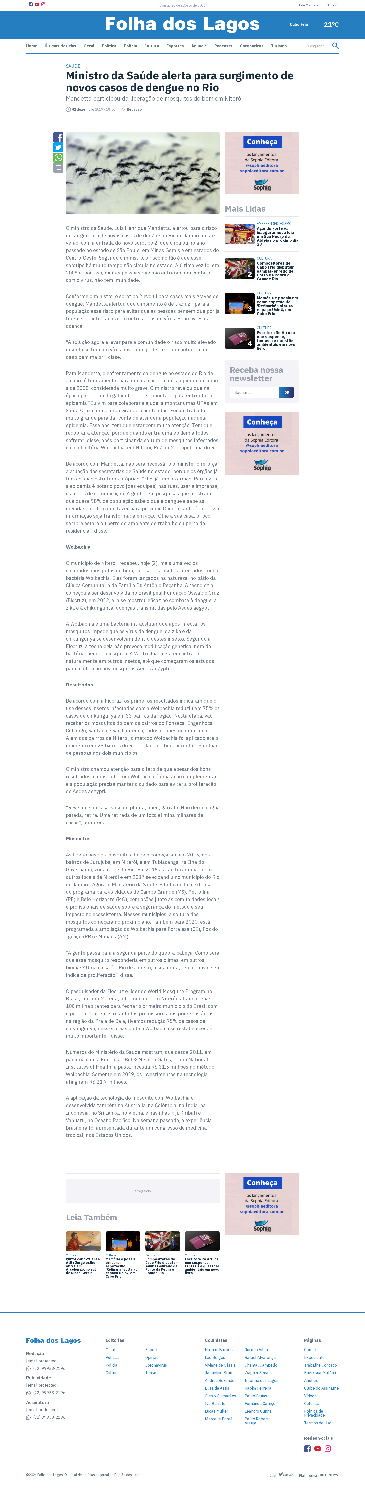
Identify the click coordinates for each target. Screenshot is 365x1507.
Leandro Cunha (258, 1411)
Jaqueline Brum (219, 1372)
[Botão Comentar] (58, 168)
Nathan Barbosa (220, 1349)
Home (31, 46)
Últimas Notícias (60, 46)
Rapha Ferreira (258, 1388)
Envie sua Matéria (320, 1372)
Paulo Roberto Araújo (258, 1420)
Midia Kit (333, 5)
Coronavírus (252, 46)
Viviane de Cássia (220, 1365)
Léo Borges (215, 1357)
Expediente (314, 1357)
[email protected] (42, 1360)
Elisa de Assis (217, 1388)
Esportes (175, 46)
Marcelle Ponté (219, 1418)
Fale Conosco (309, 5)
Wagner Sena (256, 1372)
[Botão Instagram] (43, 4)
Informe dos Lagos (261, 1380)
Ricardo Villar (256, 1349)
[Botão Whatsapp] (58, 158)
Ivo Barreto (215, 1403)
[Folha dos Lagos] (182, 25)
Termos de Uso (317, 1422)
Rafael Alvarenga (260, 1357)
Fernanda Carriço (260, 1403)
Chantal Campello (261, 1365)
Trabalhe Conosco (320, 1365)
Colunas (311, 1403)
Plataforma (308, 1475)
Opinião (152, 1357)
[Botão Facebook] (31, 4)
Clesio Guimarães (220, 1395)
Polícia (130, 46)
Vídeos (310, 1395)
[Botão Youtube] (37, 4)
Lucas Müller (216, 1411)
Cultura (151, 46)
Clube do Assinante (321, 1388)
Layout (271, 1475)
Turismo (279, 46)
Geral (89, 46)
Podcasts (223, 46)
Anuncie (199, 46)
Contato (311, 1349)
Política (109, 46)
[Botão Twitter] (58, 147)
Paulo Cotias (256, 1395)
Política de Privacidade (314, 1413)
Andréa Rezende (219, 1380)
